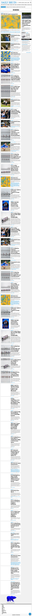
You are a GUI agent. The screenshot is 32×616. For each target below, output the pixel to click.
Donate (26, 2)
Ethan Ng (12, 508)
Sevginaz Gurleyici (16, 58)
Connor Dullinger (3, 31)
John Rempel (16, 49)
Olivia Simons (16, 578)
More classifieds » (28, 52)
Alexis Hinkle (16, 184)
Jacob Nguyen (4, 32)
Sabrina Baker (16, 150)
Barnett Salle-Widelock (8, 32)
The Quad (11, 4)
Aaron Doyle (18, 59)
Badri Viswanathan (18, 32)
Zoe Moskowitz (15, 539)
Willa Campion (13, 32)
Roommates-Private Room (25, 40)
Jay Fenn (12, 469)
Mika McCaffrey (17, 126)
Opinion (8, 4)
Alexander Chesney (16, 471)
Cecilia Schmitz (15, 59)
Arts (6, 4)
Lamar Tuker (12, 356)
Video (15, 4)
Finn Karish (13, 31)
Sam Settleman (13, 487)
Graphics (25, 4)
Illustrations (19, 4)
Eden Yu (14, 564)
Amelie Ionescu (13, 382)
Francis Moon (18, 469)
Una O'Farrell (12, 49)
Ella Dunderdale (16, 31)
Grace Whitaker (14, 185)
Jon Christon (15, 469)
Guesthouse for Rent (25, 44)
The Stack (28, 4)
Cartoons (22, 4)
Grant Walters (10, 31)
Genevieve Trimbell (13, 304)
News (2, 4)
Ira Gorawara (12, 57)
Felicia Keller (7, 31)
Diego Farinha (16, 563)
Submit (28, 2)
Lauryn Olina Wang (15, 470)
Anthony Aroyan (12, 183)
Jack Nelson (12, 186)
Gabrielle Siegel (13, 72)
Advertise (23, 2)
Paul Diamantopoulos (14, 562)
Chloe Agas (15, 60)
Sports (4, 4)
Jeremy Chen (16, 304)
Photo (14, 4)
